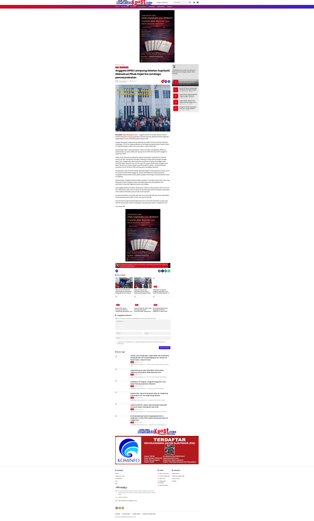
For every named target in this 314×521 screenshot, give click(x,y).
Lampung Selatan (124, 67)
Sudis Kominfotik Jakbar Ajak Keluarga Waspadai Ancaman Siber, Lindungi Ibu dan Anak (142, 309)
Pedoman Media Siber (178, 476)
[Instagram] (116, 508)
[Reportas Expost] (134, 2)
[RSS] (122, 508)
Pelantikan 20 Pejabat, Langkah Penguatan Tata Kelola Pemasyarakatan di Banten (161, 291)
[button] (189, 2)
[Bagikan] (169, 81)
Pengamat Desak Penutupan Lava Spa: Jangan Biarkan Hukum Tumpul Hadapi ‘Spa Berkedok (187, 107)
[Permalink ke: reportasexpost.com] (117, 81)
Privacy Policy (176, 478)
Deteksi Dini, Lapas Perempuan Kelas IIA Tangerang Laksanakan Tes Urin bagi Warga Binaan (123, 309)
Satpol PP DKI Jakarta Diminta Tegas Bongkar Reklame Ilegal (188, 95)
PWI (116, 483)
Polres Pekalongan (165, 476)
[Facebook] (159, 271)
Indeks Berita (175, 473)
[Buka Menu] (198, 2)
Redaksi (174, 481)
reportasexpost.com (124, 81)
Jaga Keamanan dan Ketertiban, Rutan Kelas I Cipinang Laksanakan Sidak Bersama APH (142, 291)
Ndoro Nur (162, 478)
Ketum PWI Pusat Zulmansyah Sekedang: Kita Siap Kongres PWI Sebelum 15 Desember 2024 (188, 89)
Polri (116, 481)
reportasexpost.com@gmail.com (127, 500)
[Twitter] (162, 271)
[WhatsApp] (169, 271)
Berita (117, 67)
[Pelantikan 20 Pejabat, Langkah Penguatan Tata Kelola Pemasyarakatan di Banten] (161, 282)
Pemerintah (118, 478)
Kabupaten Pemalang (162, 482)
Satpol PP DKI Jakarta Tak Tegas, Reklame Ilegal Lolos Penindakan (187, 101)
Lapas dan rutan (120, 476)
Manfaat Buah (164, 485)
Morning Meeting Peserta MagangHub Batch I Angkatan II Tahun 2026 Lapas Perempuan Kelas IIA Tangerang (161, 309)
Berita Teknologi (164, 473)
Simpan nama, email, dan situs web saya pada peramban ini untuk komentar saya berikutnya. (141, 342)
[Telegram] (165, 271)
